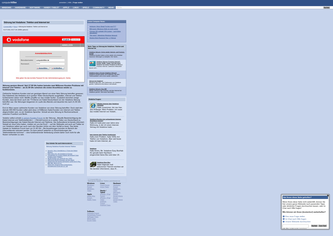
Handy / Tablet (51, 7)
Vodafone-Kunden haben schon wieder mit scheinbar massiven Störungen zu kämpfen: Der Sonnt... (105, 56)
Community (98, 7)
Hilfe (69, 3)
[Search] (326, 8)
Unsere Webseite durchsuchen (298, 222)
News (15, 26)
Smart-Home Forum (118, 197)
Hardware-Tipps (117, 190)
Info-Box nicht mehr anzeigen (295, 229)
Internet (67, 146)
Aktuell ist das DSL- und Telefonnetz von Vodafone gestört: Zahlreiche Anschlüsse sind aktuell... (105, 83)
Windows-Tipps (90, 190)
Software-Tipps (92, 217)
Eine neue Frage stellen (295, 216)
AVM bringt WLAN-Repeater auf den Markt (61, 160)
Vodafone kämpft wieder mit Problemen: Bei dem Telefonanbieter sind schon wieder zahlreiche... (104, 75)
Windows (6, 7)
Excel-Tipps (91, 220)
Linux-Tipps (104, 187)
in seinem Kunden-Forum (32, 118)
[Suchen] (314, 226)
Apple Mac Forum (91, 197)
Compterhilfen (7, 26)
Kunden (62, 146)
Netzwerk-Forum (117, 193)
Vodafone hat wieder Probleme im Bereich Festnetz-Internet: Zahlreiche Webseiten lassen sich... (106, 66)
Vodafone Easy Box (103, 162)
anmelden (62, 3)
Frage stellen (78, 3)
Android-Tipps (105, 205)
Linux (76, 7)
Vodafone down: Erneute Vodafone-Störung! (103, 73)
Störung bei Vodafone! (96, 81)
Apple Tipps (91, 200)
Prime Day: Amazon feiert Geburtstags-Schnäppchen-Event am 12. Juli (60, 165)
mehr (111, 7)
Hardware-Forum (117, 186)
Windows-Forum (90, 186)
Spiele (86, 7)
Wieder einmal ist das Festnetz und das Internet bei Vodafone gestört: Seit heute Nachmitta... (105, 91)
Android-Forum (103, 202)
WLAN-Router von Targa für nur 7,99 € (60, 158)
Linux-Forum (105, 185)
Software (35, 7)
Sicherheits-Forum (94, 215)
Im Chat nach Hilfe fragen (295, 219)
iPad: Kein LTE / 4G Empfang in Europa (60, 154)
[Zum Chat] (322, 226)
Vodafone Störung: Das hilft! (98, 89)
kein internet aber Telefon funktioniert (103, 134)
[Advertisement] (22, 180)
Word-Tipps (91, 219)
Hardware (20, 7)
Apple (66, 7)
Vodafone (55, 146)
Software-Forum (93, 213)
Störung (49, 146)
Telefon (73, 146)
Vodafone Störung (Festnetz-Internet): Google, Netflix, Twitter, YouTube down (108, 62)
